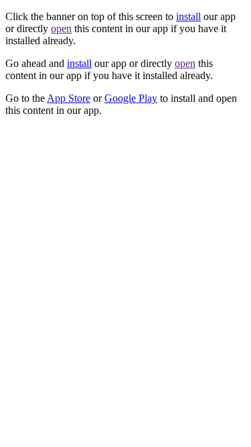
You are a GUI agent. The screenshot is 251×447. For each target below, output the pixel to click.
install (188, 16)
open (61, 28)
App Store (68, 98)
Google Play (130, 98)
